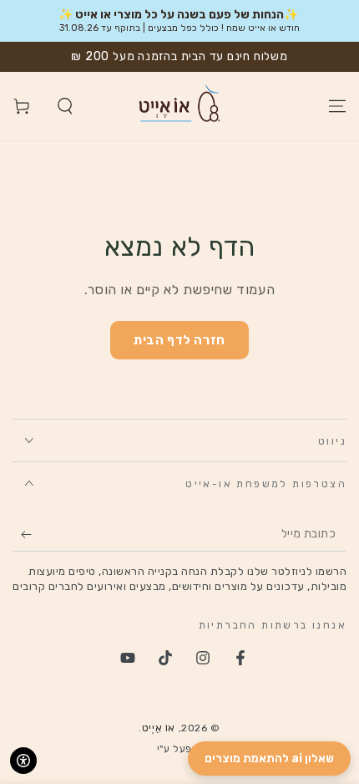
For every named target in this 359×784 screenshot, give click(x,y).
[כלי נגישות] (23, 760)
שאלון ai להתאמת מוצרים (269, 758)
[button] (65, 106)
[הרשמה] (22, 535)
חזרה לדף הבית (179, 340)
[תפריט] (337, 106)
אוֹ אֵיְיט (158, 728)
